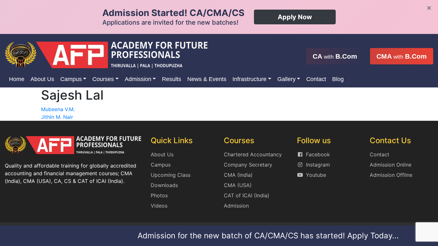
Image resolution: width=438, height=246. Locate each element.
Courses (103, 79)
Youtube (316, 175)
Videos (159, 205)
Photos (159, 195)
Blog (338, 79)
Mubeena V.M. (58, 109)
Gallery (286, 79)
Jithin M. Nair (57, 117)
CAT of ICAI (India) (246, 195)
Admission (138, 79)
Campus (71, 79)
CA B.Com (335, 56)
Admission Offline (391, 175)
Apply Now (295, 17)
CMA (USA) (238, 185)
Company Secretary (248, 164)
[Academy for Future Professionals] (106, 54)
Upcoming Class (170, 175)
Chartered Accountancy (253, 154)
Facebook (318, 154)
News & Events (206, 79)
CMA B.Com (401, 56)
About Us (42, 79)
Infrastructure (249, 79)
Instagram (318, 164)
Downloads (164, 185)
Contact (316, 79)
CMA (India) (238, 175)
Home (16, 79)
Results (171, 79)
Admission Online (390, 164)
